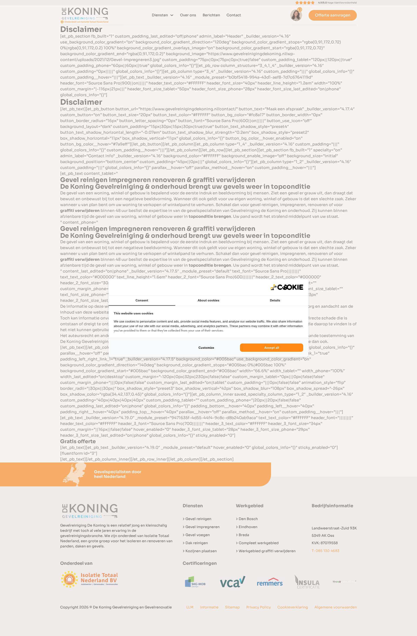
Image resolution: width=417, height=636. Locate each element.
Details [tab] (275, 300)
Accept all (271, 347)
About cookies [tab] (208, 300)
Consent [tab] (142, 300)
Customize (206, 347)
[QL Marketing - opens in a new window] (287, 287)
